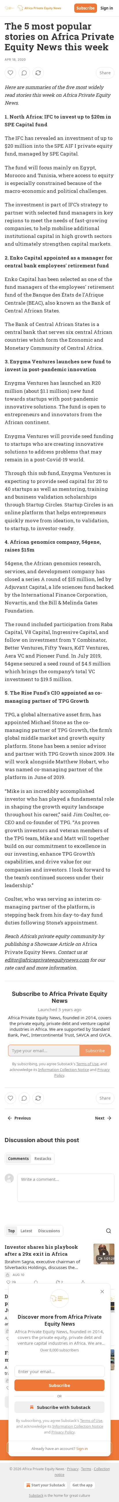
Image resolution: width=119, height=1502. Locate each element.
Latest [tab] (26, 1230)
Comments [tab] (18, 1158)
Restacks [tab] (42, 1158)
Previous (22, 1118)
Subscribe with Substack (63, 1407)
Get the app (82, 1485)
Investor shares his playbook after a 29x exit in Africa (41, 1250)
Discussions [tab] (49, 1230)
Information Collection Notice (77, 1426)
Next (100, 1118)
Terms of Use (91, 1420)
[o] (104, 1254)
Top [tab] (11, 1230)
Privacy (73, 1468)
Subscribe (86, 8)
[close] (102, 1291)
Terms (86, 1468)
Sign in (107, 8)
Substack (36, 1495)
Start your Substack (48, 1485)
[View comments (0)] (24, 73)
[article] (59, 1265)
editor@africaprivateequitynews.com (47, 960)
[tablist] (30, 1158)
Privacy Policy (63, 1432)
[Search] (108, 1231)
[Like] (10, 73)
